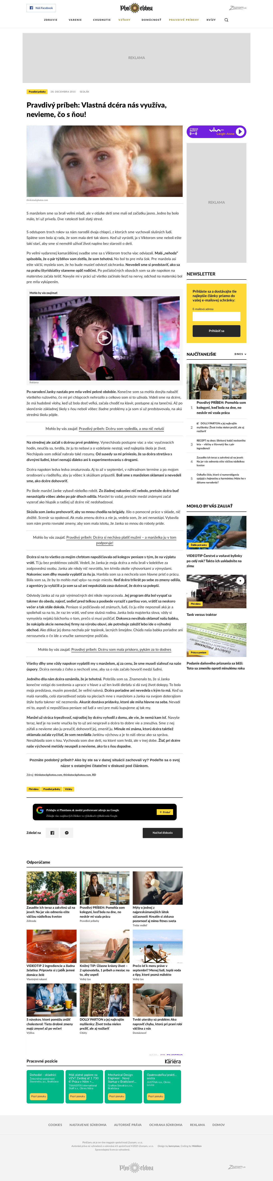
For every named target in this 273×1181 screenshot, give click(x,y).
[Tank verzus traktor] (216, 591)
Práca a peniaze (198, 652)
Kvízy (211, 20)
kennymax (174, 1146)
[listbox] (233, 354)
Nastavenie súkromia (88, 1125)
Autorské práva (128, 1125)
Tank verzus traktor (202, 614)
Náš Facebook (44, 8)
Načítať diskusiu (163, 832)
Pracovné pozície (42, 1061)
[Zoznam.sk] (237, 8)
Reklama (197, 1125)
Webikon (197, 1146)
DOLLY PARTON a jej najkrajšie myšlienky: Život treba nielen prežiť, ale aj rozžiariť (220, 427)
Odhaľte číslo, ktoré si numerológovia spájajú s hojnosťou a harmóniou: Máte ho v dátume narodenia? (221, 479)
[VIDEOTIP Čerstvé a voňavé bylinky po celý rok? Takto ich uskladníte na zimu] (216, 532)
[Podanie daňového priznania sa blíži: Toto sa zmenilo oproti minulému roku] (216, 640)
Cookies (55, 1125)
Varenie (75, 20)
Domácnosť (151, 20)
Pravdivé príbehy (184, 20)
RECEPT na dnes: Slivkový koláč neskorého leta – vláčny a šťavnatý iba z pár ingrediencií (221, 444)
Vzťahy (125, 20)
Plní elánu (33, 789)
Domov (218, 1125)
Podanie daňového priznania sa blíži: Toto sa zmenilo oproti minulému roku (216, 666)
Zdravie (51, 20)
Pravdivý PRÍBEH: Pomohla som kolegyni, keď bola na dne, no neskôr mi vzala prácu (221, 408)
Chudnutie (102, 20)
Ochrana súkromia (165, 1125)
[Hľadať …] (226, 20)
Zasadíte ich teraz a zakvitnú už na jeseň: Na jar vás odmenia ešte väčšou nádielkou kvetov (220, 461)
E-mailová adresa (203, 309)
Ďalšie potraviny (199, 545)
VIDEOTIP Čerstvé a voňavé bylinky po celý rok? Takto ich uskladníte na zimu (214, 561)
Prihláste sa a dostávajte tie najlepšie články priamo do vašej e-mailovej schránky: (215, 296)
